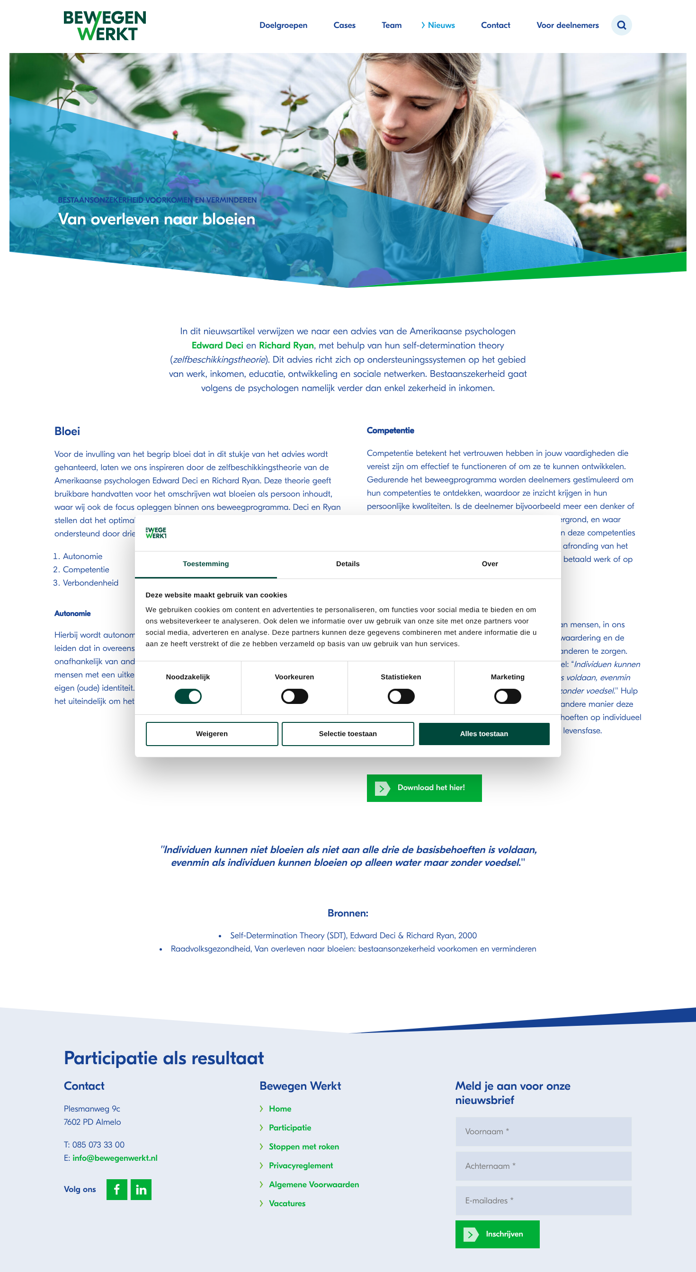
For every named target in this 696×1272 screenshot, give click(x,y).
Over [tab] (490, 564)
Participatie (290, 1128)
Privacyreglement (301, 1166)
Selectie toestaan (348, 734)
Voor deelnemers (567, 25)
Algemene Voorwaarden (314, 1185)
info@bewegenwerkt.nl (115, 1158)
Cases (345, 25)
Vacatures (287, 1204)
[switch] (294, 696)
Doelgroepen (283, 25)
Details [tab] (348, 564)
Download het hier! (431, 787)
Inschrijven (504, 1234)
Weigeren (212, 734)
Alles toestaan (484, 734)
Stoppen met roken (304, 1147)
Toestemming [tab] (206, 564)
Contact (495, 25)
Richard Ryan (286, 345)
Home (280, 1109)
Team (392, 25)
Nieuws (441, 25)
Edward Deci (217, 345)
